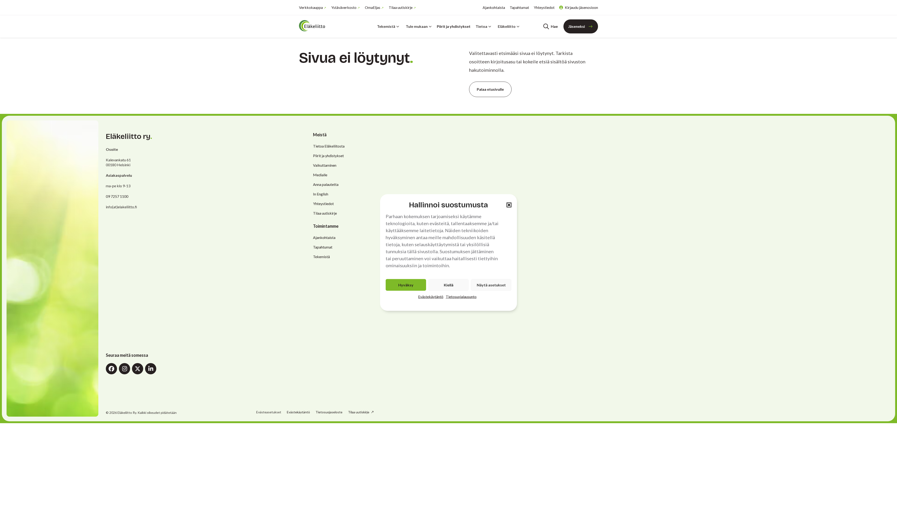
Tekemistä (386, 26)
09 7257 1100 (117, 196)
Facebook (111, 368)
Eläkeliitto (507, 26)
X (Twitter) (137, 368)
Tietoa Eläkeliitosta (329, 146)
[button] (509, 204)
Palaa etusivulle (490, 89)
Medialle (320, 175)
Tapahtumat (519, 7)
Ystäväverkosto (343, 7)
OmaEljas (372, 7)
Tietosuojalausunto (461, 296)
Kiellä (448, 285)
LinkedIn (150, 368)
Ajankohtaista (494, 7)
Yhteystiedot (544, 7)
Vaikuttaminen (324, 165)
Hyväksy (405, 285)
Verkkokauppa (311, 7)
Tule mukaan (417, 26)
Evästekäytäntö (430, 296)
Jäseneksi (576, 26)
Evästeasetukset (268, 412)
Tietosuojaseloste (329, 412)
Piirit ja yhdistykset (453, 26)
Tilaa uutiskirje (401, 7)
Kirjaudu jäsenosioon (581, 7)
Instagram (124, 368)
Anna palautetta (325, 184)
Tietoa (481, 26)
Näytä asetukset (491, 285)
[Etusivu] (327, 25)
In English (320, 194)
